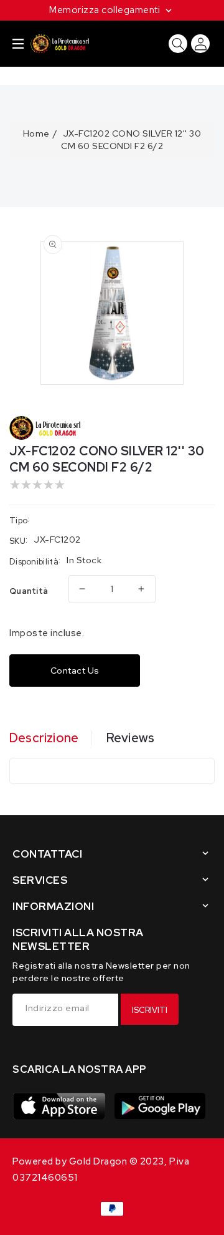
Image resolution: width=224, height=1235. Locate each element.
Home (36, 133)
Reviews (130, 737)
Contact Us (75, 670)
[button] (18, 43)
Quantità (28, 591)
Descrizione (43, 737)
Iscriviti (149, 1010)
